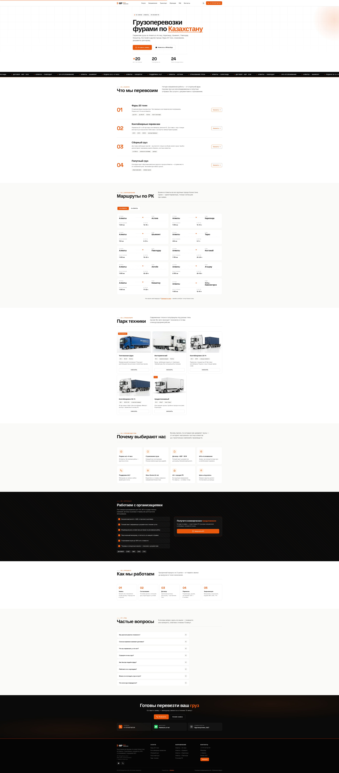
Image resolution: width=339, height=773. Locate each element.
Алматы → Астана (180, 748)
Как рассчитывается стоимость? (152, 635)
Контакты (187, 3)
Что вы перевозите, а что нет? (152, 649)
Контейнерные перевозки (158, 750)
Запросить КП (199, 531)
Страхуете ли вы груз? (152, 655)
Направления (152, 3)
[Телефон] (122, 763)
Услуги (143, 3)
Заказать (216, 110)
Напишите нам (166, 298)
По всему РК (179, 758)
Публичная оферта (217, 770)
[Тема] (203, 3)
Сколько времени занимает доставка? (152, 642)
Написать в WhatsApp (165, 47)
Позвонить (162, 717)
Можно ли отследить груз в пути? (152, 676)
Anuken (172, 770)
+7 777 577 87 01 (205, 748)
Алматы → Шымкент (181, 750)
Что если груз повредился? (152, 683)
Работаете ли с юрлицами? (152, 669)
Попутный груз (155, 755)
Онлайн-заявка (177, 717)
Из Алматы (123, 208)
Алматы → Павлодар (181, 755)
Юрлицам (173, 3)
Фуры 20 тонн (155, 748)
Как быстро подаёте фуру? (152, 662)
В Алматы (134, 208)
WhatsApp (203, 750)
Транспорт (163, 3)
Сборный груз (155, 753)
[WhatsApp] (118, 763)
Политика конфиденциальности (203, 770)
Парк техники (154, 758)
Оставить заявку (143, 47)
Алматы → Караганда (181, 753)
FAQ (180, 3)
